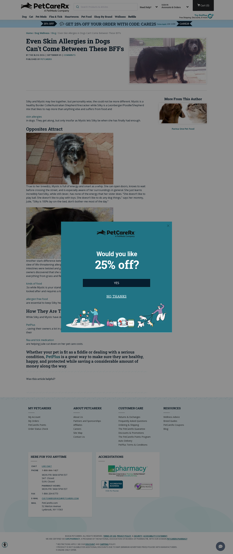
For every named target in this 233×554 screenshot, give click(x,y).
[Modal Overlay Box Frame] (116, 277)
